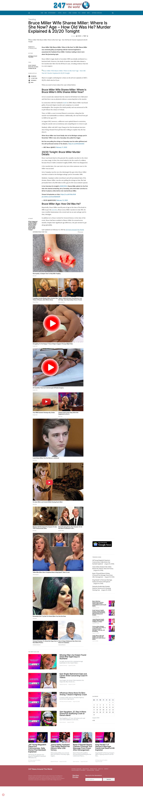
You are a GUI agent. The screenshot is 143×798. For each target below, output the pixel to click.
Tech (79, 12)
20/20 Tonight (32, 65)
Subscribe (109, 779)
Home (42, 12)
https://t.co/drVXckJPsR (68, 194)
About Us (100, 768)
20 (103, 709)
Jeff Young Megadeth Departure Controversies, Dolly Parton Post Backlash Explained (101, 562)
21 (106, 709)
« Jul (93, 720)
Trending (32, 19)
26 (100, 712)
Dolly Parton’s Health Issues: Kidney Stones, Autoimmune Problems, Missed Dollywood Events (98, 613)
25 (97, 712)
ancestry (54, 210)
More (88, 12)
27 (103, 712)
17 (94, 709)
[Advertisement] (103, 668)
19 (100, 709)
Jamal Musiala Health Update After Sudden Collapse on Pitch (98, 620)
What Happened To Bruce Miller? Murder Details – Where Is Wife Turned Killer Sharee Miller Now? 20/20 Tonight (32, 225)
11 (97, 707)
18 (97, 709)
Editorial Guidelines (97, 12)
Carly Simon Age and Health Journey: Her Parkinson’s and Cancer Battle (98, 637)
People (97, 741)
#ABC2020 (63, 186)
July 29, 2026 (95, 641)
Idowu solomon (63, 722)
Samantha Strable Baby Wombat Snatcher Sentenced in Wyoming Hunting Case (101, 588)
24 (94, 712)
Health (64, 12)
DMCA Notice (86, 768)
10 (94, 707)
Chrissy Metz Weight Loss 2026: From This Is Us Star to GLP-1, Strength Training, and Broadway (99, 629)
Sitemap (97, 770)
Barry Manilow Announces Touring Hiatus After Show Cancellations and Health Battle (99, 603)
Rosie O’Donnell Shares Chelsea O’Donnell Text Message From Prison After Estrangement (102, 575)
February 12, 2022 (62, 200)
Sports (60, 12)
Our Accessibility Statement (79, 770)
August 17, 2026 (95, 623)
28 (106, 712)
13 (103, 707)
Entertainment (52, 12)
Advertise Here (90, 770)
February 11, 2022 (61, 147)
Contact (106, 768)
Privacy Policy (93, 768)
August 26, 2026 (95, 607)
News (45, 12)
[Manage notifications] (3, 795)
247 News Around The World (32, 56)
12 (100, 707)
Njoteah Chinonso (63, 665)
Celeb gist (31, 741)
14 (106, 707)
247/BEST (84, 12)
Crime (70, 12)
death (65, 103)
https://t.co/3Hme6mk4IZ (76, 144)
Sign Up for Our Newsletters (93, 776)
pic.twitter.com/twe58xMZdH (51, 196)
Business (74, 12)
